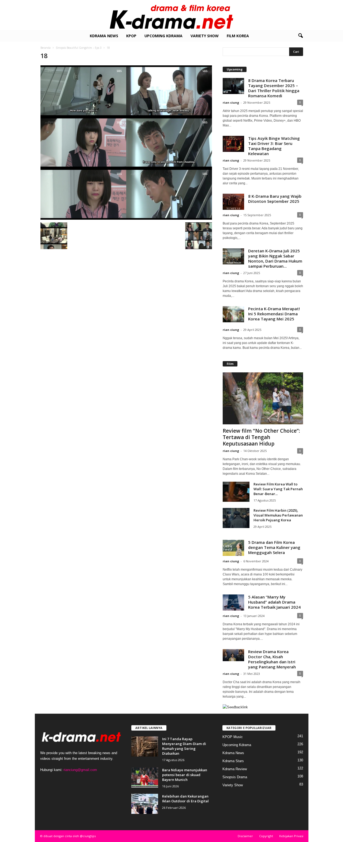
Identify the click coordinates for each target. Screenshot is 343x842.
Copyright (266, 836)
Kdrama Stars (233, 761)
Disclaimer (245, 836)
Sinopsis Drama (234, 777)
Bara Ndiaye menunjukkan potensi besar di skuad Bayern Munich (184, 775)
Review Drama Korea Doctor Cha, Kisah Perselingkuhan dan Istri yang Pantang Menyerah (272, 659)
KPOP (131, 35)
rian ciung (231, 102)
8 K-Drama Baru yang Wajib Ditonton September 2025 (274, 198)
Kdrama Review (234, 769)
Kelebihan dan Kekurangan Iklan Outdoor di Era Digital (185, 798)
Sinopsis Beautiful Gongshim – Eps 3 (79, 48)
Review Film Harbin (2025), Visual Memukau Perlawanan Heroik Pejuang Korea (278, 515)
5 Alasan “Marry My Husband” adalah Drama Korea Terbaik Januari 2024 (274, 602)
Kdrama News (104, 35)
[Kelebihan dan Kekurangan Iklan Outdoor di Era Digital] (144, 804)
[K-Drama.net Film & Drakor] (171, 15)
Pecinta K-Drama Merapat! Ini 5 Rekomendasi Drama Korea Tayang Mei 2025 (274, 313)
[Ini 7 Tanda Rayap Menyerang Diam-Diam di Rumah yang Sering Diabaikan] (144, 746)
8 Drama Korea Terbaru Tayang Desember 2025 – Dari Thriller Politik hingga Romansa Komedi (273, 88)
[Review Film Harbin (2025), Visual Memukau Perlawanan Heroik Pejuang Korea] (236, 518)
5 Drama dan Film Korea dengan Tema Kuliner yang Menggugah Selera (274, 547)
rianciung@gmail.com (80, 770)
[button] (300, 36)
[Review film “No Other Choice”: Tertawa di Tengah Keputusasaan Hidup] (263, 398)
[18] (126, 142)
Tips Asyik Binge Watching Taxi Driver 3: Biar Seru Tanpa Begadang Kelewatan (274, 146)
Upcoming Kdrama (163, 35)
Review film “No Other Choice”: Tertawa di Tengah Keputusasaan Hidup (261, 437)
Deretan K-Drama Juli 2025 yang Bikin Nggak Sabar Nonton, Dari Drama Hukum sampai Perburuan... (275, 258)
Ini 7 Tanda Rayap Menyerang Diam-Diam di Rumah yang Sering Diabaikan (184, 746)
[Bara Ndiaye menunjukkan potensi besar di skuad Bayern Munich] (144, 778)
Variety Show (205, 35)
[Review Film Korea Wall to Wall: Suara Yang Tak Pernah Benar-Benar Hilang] (236, 492)
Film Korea (238, 35)
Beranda (45, 48)
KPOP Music (232, 737)
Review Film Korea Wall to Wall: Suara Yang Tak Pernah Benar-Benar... (278, 489)
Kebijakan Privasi (291, 836)
